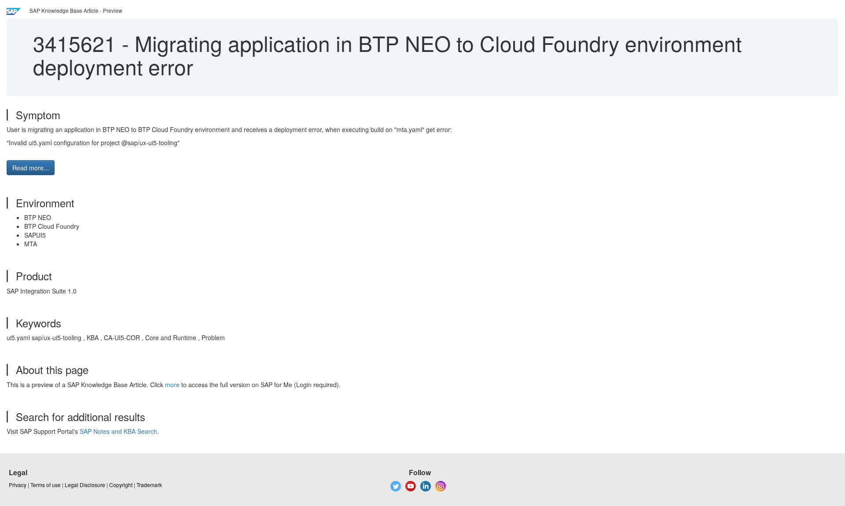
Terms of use (45, 484)
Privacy (17, 484)
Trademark (149, 484)
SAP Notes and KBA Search (118, 431)
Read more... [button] (30, 167)
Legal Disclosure (85, 484)
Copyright (120, 484)
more (172, 384)
